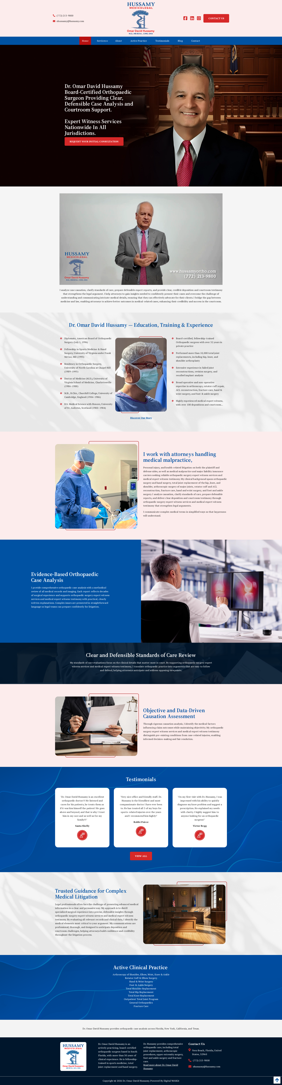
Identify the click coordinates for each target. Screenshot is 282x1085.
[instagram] (200, 18)
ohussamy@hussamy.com (70, 21)
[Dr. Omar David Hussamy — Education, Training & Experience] (141, 374)
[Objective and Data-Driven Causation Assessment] (97, 725)
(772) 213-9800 (64, 15)
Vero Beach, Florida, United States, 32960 (206, 1052)
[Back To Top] (276, 1080)
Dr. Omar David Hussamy (136, 1080)
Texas (196, 1028)
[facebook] (186, 18)
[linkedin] (193, 18)
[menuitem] (85, 41)
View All (141, 856)
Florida (159, 1028)
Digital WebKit (171, 1080)
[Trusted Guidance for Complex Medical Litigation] (185, 913)
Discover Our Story (141, 417)
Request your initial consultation (94, 141)
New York (169, 1028)
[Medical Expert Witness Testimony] (97, 485)
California (181, 1028)
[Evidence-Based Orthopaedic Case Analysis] (211, 590)
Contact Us (216, 18)
